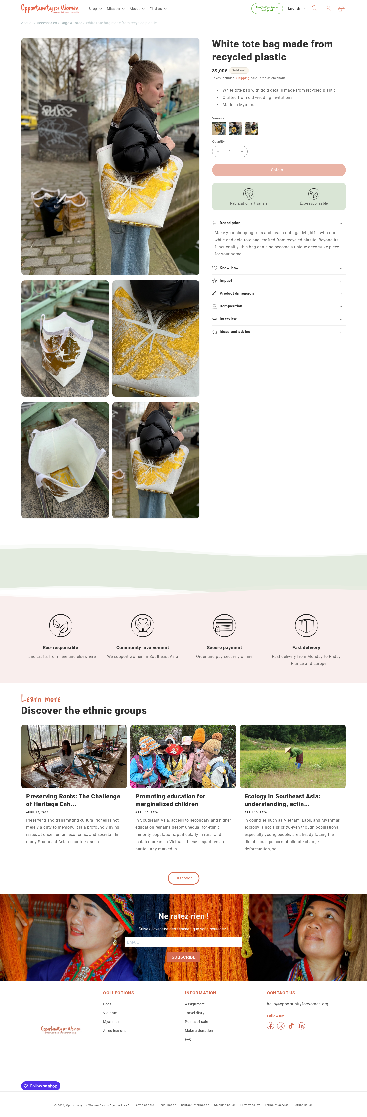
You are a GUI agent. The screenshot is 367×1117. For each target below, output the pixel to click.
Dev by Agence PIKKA (114, 1105)
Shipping (243, 78)
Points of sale (196, 1022)
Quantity (218, 141)
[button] (95, 8)
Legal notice (167, 1105)
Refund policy (303, 1105)
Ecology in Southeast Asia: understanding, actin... (283, 800)
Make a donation (199, 1031)
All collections (114, 1031)
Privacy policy (250, 1105)
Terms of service (277, 1105)
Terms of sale (144, 1105)
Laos (107, 1004)
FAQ (188, 1039)
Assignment (195, 1004)
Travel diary (194, 1013)
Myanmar (111, 1022)
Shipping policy (225, 1105)
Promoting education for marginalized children (170, 800)
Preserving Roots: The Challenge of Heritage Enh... (73, 800)
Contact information (195, 1105)
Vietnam (110, 1013)
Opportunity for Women (82, 1105)
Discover (183, 878)
